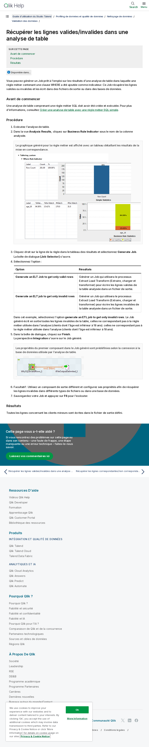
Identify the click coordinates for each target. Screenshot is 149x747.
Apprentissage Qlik (21, 512)
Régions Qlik (17, 644)
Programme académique (24, 681)
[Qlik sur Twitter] (123, 720)
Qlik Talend (16, 545)
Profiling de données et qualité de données (79, 16)
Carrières (15, 691)
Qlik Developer (18, 502)
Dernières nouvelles (21, 696)
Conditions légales (114, 730)
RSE (11, 671)
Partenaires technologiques (26, 633)
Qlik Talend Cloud (20, 550)
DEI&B (12, 676)
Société (14, 661)
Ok (77, 709)
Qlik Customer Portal (22, 517)
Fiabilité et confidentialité (24, 613)
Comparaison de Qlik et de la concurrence (35, 628)
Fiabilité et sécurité (21, 608)
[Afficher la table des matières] (7, 16)
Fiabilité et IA (17, 618)
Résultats (15, 62)
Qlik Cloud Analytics (21, 570)
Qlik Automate (18, 586)
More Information (77, 718)
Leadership (16, 666)
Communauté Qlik (103, 720)
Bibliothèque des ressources (27, 522)
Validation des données (25, 20)
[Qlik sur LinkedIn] (129, 720)
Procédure (16, 58)
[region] (49, 721)
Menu (144, 6)
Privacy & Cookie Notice (35, 736)
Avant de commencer (22, 53)
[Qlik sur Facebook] (136, 720)
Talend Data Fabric (21, 556)
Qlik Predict (16, 580)
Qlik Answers (17, 575)
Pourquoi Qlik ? (18, 603)
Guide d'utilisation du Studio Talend (32, 16)
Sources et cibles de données (28, 638)
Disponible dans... (21, 72)
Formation (15, 507)
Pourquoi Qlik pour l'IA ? (24, 623)
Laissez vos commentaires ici (29, 456)
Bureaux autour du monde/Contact (30, 701)
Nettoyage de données (119, 16)
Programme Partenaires (24, 686)
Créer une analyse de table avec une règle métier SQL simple (79, 110)
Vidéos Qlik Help (19, 497)
